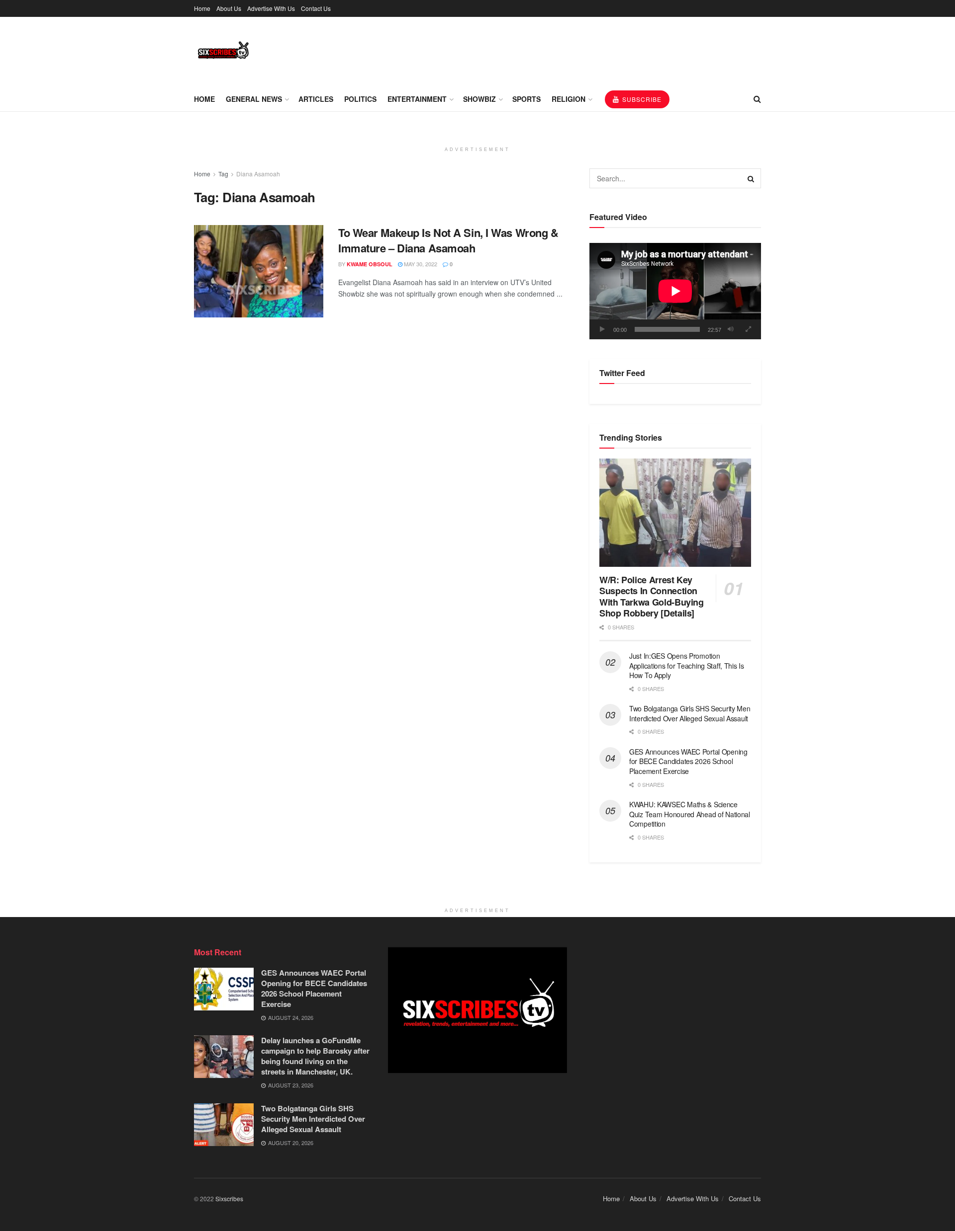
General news (254, 99)
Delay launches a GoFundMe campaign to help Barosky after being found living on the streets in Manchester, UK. (315, 1056)
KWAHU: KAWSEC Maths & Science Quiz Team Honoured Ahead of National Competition (689, 814)
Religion (568, 99)
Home (202, 8)
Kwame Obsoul (369, 264)
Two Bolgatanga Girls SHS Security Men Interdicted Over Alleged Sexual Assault (690, 713)
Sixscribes (229, 1198)
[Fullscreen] (748, 329)
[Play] (602, 329)
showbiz (479, 99)
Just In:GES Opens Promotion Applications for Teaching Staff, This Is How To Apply (686, 665)
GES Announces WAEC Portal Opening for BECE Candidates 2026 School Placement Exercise (688, 761)
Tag (223, 173)
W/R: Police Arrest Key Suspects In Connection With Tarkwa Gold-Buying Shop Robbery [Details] (651, 596)
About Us (228, 8)
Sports (526, 99)
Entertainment (417, 99)
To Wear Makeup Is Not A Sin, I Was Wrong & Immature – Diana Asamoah (448, 240)
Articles (315, 99)
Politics (360, 99)
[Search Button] (751, 178)
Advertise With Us (271, 8)
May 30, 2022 (419, 264)
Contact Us (316, 8)
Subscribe (641, 99)
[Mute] (731, 329)
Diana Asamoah (258, 173)
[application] (675, 291)
